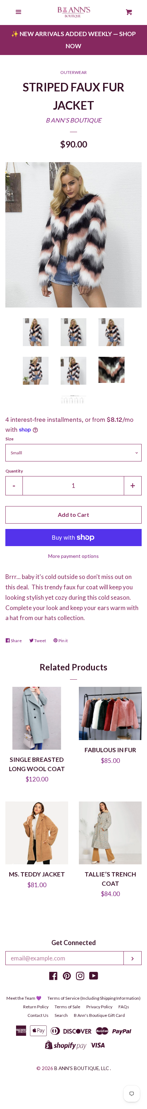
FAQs (123, 1006)
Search (61, 1015)
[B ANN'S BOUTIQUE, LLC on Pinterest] (66, 977)
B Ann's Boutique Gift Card (99, 1015)
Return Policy (36, 1006)
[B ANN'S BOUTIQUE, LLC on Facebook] (53, 977)
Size (9, 438)
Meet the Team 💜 (23, 998)
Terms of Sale (67, 1006)
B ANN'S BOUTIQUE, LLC (81, 1068)
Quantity (14, 471)
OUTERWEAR (73, 72)
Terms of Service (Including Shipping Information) (94, 998)
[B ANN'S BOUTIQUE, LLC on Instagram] (80, 977)
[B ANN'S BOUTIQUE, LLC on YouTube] (93, 977)
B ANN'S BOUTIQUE (73, 120)
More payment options (73, 556)
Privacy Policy (99, 1006)
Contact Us (38, 1015)
